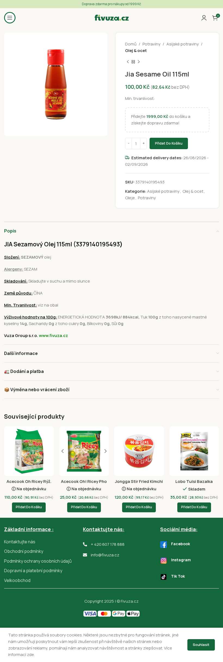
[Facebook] (163, 544)
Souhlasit (201, 644)
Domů (131, 44)
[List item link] (43, 541)
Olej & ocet (136, 50)
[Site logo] (112, 17)
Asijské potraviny (182, 44)
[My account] (204, 17)
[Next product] (138, 62)
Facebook (180, 543)
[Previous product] (128, 62)
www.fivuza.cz (53, 335)
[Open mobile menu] (9, 17)
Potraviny (151, 44)
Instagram (181, 559)
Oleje (130, 198)
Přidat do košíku (168, 143)
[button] (29, 507)
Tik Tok (178, 576)
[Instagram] (163, 560)
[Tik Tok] (163, 577)
